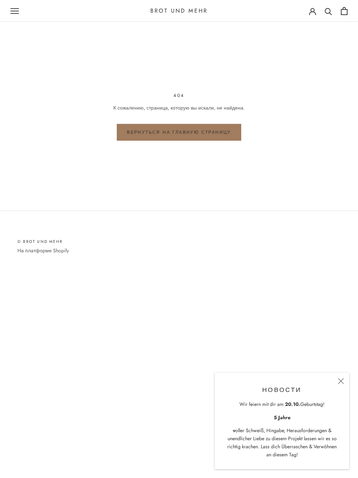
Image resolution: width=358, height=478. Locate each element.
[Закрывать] (341, 381)
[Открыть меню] (14, 11)
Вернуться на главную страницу (179, 132)
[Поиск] (328, 11)
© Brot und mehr (40, 241)
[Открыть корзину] (344, 11)
